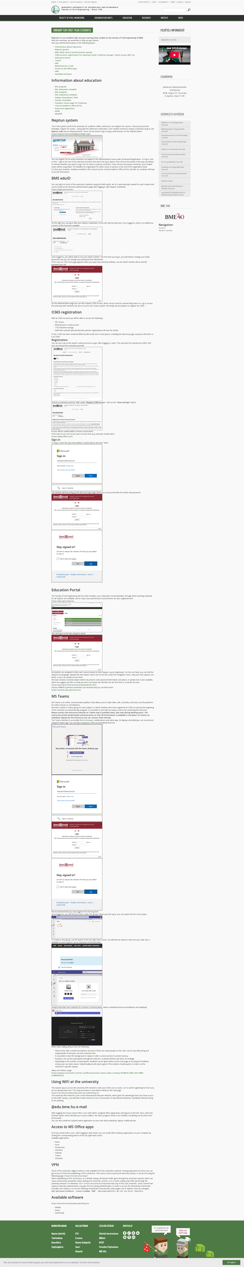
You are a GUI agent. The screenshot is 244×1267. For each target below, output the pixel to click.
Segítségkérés (57, 1246)
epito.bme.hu (63, 2)
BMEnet (102, 1238)
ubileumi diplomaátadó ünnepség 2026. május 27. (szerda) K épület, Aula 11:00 (175, 91)
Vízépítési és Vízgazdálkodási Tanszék (172, 168)
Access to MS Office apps (66, 68)
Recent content (165, 230)
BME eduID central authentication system (73, 52)
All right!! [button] (231, 1262)
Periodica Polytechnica (108, 1246)
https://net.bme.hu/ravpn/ (76, 1176)
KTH (77, 1233)
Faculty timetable (63, 100)
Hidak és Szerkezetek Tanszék (173, 149)
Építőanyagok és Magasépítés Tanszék (173, 130)
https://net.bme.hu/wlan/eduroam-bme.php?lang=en (75, 1093)
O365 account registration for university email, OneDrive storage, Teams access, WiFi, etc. (95, 55)
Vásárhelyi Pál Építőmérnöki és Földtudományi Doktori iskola (173, 193)
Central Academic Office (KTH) (68, 105)
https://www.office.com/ (62, 436)
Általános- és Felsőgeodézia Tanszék (172, 123)
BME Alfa (102, 1251)
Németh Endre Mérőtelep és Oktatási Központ (172, 187)
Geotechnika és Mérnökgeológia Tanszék (173, 143)
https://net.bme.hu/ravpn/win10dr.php (101, 1183)
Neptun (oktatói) (58, 1233)
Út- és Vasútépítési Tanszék (172, 162)
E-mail (154, 2)
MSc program (61, 92)
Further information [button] (90, 1262)
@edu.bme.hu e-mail (64, 66)
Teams (58, 60)
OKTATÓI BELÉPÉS (143, 2)
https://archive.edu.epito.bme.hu (66, 690)
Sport (77, 1246)
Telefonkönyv (163, 2)
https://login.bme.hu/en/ (62, 189)
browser (89, 720)
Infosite (164, 17)
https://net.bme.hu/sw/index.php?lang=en (70, 1203)
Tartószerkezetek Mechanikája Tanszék (173, 155)
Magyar (188, 2)
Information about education (68, 47)
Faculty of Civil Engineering (71, 17)
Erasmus (78, 1238)
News (180, 17)
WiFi (57, 63)
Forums (162, 228)
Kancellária (56, 1242)
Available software (63, 74)
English (180, 2)
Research (146, 17)
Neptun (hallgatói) (82, 1242)
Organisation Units (103, 17)
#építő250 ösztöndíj (168, 40)
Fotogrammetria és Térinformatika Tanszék (174, 136)
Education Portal (62, 58)
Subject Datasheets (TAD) (66, 97)
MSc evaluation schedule (66, 95)
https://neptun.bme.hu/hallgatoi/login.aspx (70, 134)
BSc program (60, 86)
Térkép (172, 2)
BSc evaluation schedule (65, 89)
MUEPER (58, 114)
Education (127, 17)
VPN (57, 71)
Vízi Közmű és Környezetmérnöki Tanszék (174, 174)
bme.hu (53, 2)
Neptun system (62, 49)
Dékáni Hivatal (166, 181)
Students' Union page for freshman (71, 103)
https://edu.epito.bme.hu (62, 601)
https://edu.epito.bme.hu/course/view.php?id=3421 (74, 685)
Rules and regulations (64, 108)
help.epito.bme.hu (91, 2)
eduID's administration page (84, 343)
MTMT (101, 1242)
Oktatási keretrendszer (109, 1233)
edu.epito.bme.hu (76, 2)
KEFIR (57, 111)
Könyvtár (79, 1251)
